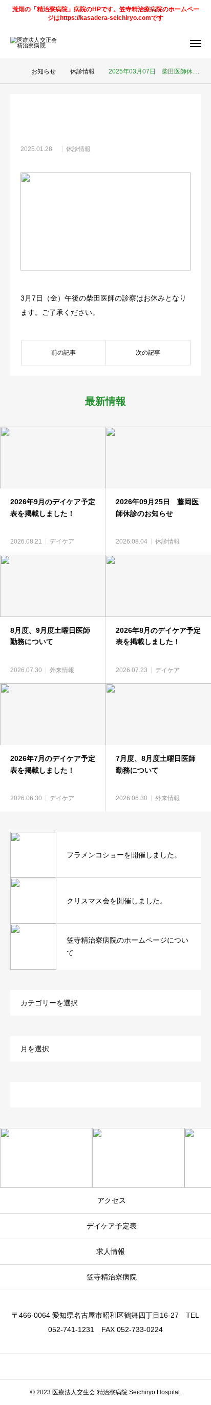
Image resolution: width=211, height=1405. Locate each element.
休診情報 (78, 149)
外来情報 (62, 670)
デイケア (62, 541)
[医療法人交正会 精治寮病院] (41, 43)
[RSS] (106, 1366)
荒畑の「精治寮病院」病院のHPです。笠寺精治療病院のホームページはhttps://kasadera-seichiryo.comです (105, 13)
